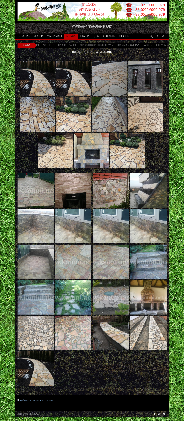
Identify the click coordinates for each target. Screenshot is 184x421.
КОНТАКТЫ (109, 36)
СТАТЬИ (84, 36)
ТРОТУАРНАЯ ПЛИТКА (107, 45)
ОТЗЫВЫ (124, 36)
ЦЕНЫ (96, 36)
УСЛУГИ (38, 36)
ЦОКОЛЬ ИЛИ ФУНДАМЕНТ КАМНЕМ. (75, 45)
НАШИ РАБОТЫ (71, 36)
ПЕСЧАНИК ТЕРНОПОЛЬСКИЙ (134, 45)
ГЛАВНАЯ (25, 36)
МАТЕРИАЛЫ (54, 36)
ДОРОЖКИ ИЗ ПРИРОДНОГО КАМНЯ (37, 45)
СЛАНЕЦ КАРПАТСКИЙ (161, 45)
